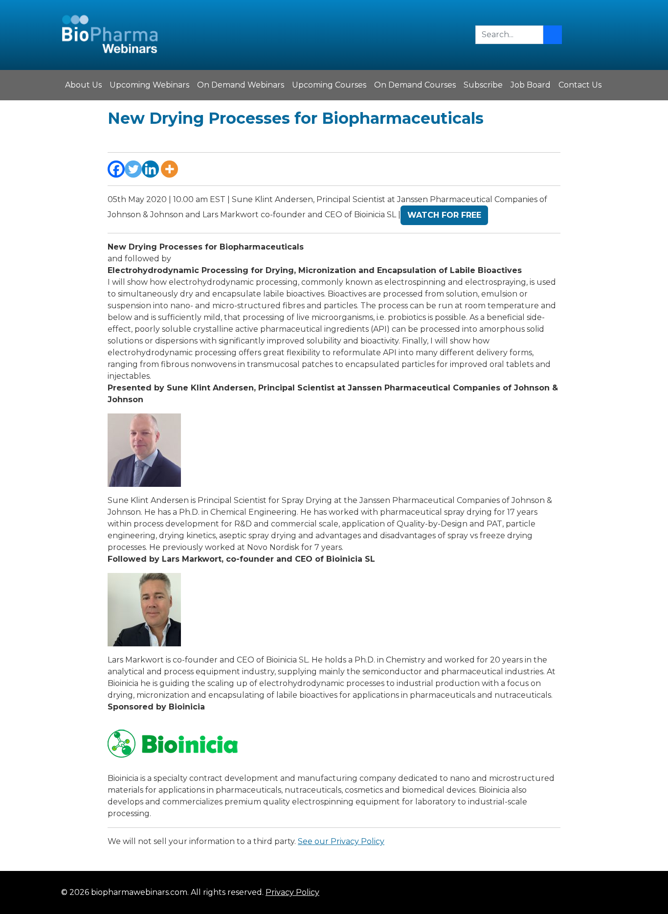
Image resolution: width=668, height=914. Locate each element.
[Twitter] (133, 169)
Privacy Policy (292, 892)
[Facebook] (116, 169)
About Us (83, 85)
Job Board (531, 85)
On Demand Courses (415, 85)
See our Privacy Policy (341, 841)
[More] (169, 169)
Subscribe (483, 85)
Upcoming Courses (329, 85)
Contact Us (579, 85)
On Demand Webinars (240, 85)
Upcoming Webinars (149, 85)
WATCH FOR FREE (444, 215)
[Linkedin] (150, 169)
